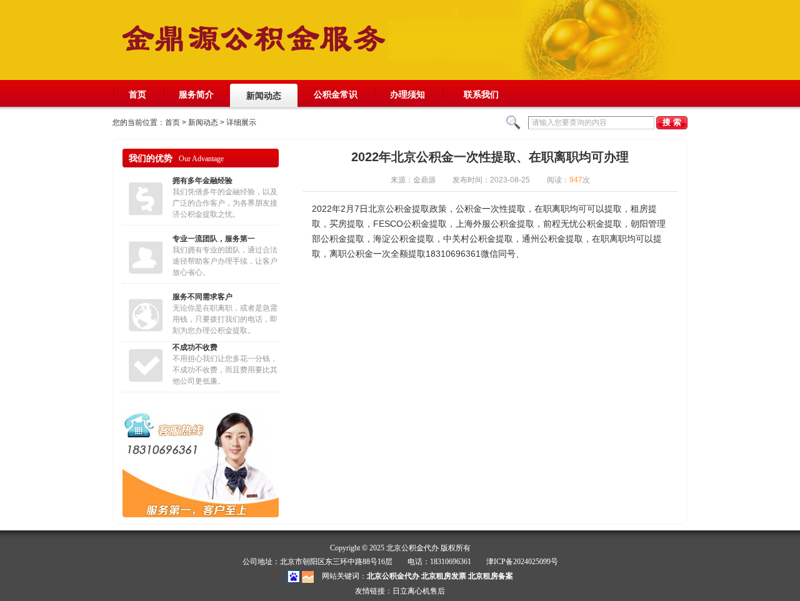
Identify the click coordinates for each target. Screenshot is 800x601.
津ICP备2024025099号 (522, 561)
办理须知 (407, 94)
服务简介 (196, 94)
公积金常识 (336, 94)
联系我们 (481, 98)
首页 (137, 94)
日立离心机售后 (418, 591)
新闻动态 (263, 96)
